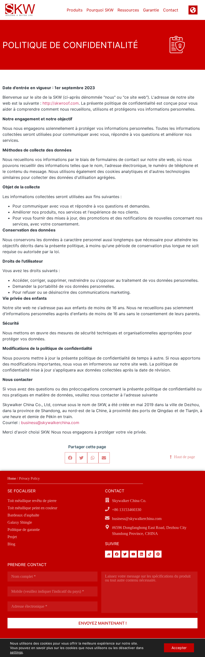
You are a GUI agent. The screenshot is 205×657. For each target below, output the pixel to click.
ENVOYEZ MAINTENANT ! (102, 623)
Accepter (179, 648)
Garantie (151, 9)
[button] (70, 457)
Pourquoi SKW (100, 9)
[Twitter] (125, 554)
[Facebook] (116, 554)
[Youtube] (133, 554)
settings (16, 652)
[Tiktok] (149, 554)
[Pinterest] (158, 554)
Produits (74, 9)
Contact (170, 9)
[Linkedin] (141, 554)
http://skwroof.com (60, 103)
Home (12, 478)
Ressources (128, 9)
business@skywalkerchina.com (50, 422)
